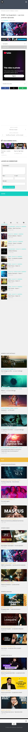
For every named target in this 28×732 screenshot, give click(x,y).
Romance (16, 234)
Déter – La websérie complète (15, 258)
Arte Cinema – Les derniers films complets (11, 648)
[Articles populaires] (11, 222)
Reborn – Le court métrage (8, 390)
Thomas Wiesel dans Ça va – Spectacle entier (11, 712)
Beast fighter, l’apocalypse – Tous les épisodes (12, 545)
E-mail (16, 175)
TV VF (7, 607)
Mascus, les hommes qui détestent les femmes (12, 520)
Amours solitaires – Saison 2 (14, 236)
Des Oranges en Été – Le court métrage (11, 371)
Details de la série (7, 84)
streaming (5, 20)
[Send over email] (23, 88)
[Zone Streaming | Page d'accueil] (2, 2)
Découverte (3, 646)
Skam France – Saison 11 (14, 281)
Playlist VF (18, 226)
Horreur (12, 428)
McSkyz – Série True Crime (14, 228)
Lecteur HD (6, 47)
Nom (4, 175)
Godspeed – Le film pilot (7, 410)
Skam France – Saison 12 (14, 266)
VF (14, 369)
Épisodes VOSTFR (5, 11)
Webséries (24, 226)
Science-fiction (17, 271)
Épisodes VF (3, 543)
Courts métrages (5, 369)
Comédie (10, 241)
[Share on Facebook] (5, 88)
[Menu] (26, 2)
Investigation (9, 627)
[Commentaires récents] (17, 222)
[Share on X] (14, 88)
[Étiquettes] (23, 222)
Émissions (3, 607)
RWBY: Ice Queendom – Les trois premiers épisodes (13, 565)
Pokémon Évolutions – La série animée (10, 584)
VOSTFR (20, 388)
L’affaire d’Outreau (12, 251)
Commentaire (6, 165)
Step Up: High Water (18, 151)
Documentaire (4, 480)
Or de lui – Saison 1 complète (15, 243)
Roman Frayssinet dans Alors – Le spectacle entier (13, 673)
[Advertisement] (14, 6)
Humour (3, 671)
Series (16, 11)
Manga (12, 11)
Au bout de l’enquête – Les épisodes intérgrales (12, 628)
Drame (9, 256)
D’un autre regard (5, 501)
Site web (4, 181)
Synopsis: (5, 44)
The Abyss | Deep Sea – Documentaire (10, 481)
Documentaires (11, 226)
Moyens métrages (12, 480)
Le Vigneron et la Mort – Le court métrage (12, 429)
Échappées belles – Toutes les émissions (10, 609)
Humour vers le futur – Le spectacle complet (11, 692)
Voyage (11, 607)
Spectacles (8, 671)
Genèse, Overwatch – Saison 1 (15, 273)
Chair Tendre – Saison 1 (13, 288)
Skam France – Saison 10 (14, 296)
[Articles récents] (4, 222)
